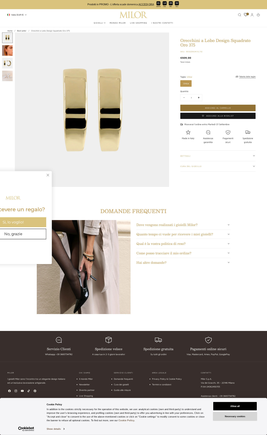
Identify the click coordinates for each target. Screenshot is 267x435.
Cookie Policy (126, 420)
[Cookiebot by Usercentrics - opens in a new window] (26, 429)
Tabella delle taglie (247, 76)
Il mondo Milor (86, 379)
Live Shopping (86, 395)
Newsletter (84, 384)
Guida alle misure (122, 390)
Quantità (184, 91)
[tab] (7, 38)
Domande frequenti (123, 379)
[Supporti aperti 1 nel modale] (163, 38)
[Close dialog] (76, 175)
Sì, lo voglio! (41, 222)
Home (10, 31)
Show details (54, 429)
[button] (239, 15)
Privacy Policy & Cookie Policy (167, 379)
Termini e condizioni (161, 384)
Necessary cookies (235, 416)
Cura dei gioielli (121, 384)
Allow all (235, 406)
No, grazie (42, 234)
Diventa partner (87, 390)
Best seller (21, 31)
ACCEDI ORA (146, 4)
